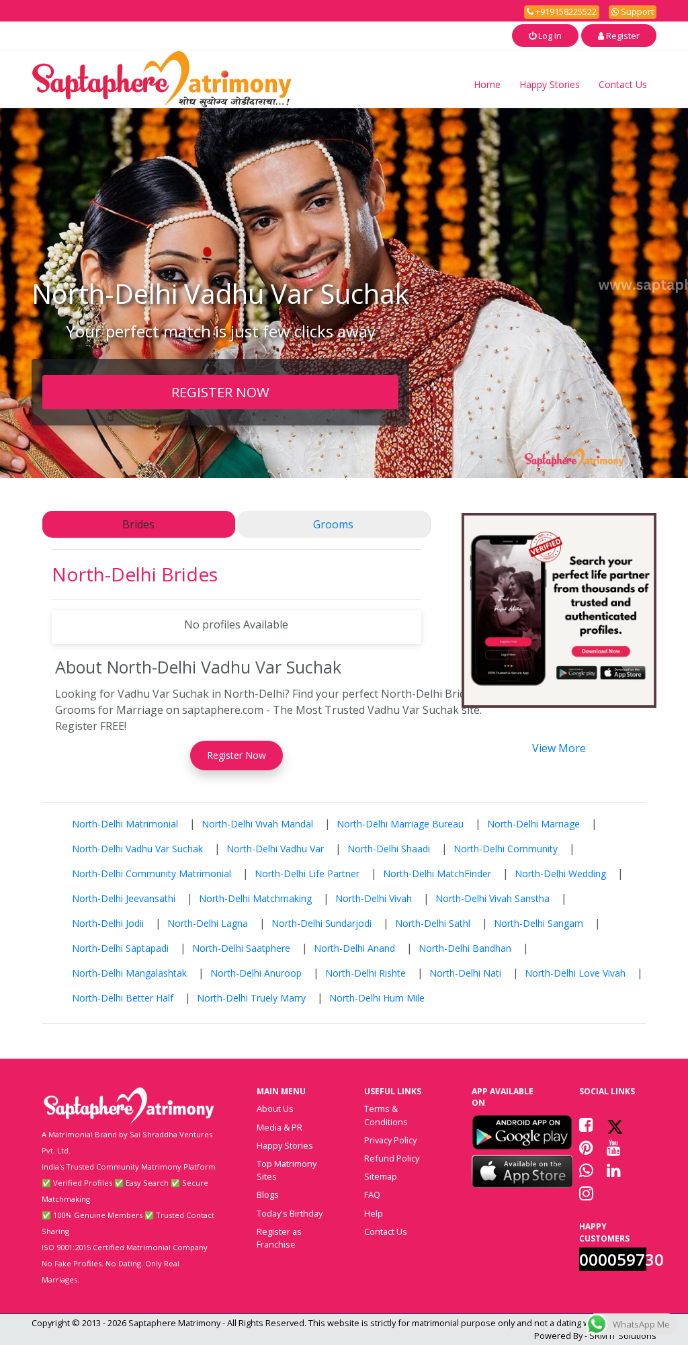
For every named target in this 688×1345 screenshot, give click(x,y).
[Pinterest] (586, 1147)
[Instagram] (586, 1193)
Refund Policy (391, 1158)
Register (622, 36)
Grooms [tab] (333, 524)
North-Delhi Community (506, 848)
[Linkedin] (614, 1170)
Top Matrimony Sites (286, 1169)
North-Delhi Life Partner (307, 873)
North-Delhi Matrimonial (125, 823)
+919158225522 (565, 11)
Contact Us (623, 84)
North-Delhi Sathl (432, 923)
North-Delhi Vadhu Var (275, 848)
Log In (549, 36)
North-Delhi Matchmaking (255, 898)
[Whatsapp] (586, 1170)
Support (636, 11)
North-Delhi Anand (354, 948)
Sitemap (380, 1176)
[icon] (522, 1132)
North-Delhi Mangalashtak (129, 973)
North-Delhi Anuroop (256, 973)
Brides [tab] (138, 524)
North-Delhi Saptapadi (120, 948)
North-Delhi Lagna (207, 923)
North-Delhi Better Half (122, 997)
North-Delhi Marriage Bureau (400, 823)
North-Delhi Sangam (538, 923)
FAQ (372, 1194)
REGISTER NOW (220, 391)
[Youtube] (614, 1147)
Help (373, 1213)
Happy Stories (549, 84)
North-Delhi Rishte (365, 973)
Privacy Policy (390, 1140)
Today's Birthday (289, 1213)
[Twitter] (615, 1124)
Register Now (236, 755)
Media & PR (279, 1127)
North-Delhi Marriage (533, 823)
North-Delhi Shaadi (388, 848)
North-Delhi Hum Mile (377, 997)
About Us (275, 1108)
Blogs (268, 1194)
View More (559, 748)
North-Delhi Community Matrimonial (151, 873)
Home (487, 84)
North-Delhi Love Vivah (575, 973)
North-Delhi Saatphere (241, 948)
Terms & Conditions (386, 1114)
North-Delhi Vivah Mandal (257, 823)
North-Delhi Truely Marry (251, 997)
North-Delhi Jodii (108, 923)
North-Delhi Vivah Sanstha (492, 898)
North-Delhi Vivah (373, 898)
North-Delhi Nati (465, 973)
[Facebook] (586, 1124)
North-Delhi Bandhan (465, 948)
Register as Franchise (279, 1237)
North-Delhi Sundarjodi (321, 923)
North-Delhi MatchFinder (437, 873)
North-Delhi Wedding (560, 873)
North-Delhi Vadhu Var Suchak (137, 848)
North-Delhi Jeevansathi (123, 898)
